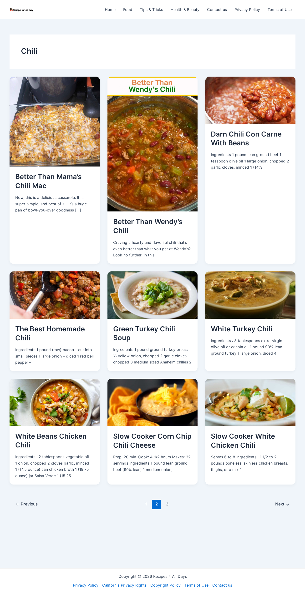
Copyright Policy (165, 585)
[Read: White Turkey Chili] (250, 294)
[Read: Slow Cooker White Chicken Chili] (250, 402)
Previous (27, 503)
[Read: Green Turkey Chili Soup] (152, 294)
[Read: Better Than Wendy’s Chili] (152, 143)
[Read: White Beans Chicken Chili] (55, 402)
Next (282, 503)
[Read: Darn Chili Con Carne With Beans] (250, 100)
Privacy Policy (247, 9)
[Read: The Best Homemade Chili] (55, 294)
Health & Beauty (185, 9)
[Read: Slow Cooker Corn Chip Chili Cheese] (152, 402)
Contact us (217, 9)
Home (110, 9)
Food (127, 9)
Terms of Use (280, 9)
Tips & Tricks (151, 9)
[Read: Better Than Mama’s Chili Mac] (55, 121)
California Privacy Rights (124, 585)
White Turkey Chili (241, 329)
